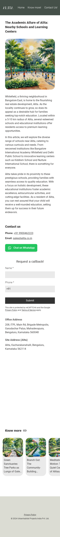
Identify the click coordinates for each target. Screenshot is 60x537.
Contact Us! (50, 7)
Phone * (9, 282)
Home (21, 7)
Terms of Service (29, 310)
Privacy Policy (11, 310)
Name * (9, 268)
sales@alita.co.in (22, 238)
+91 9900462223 (23, 233)
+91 (8, 288)
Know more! (34, 7)
